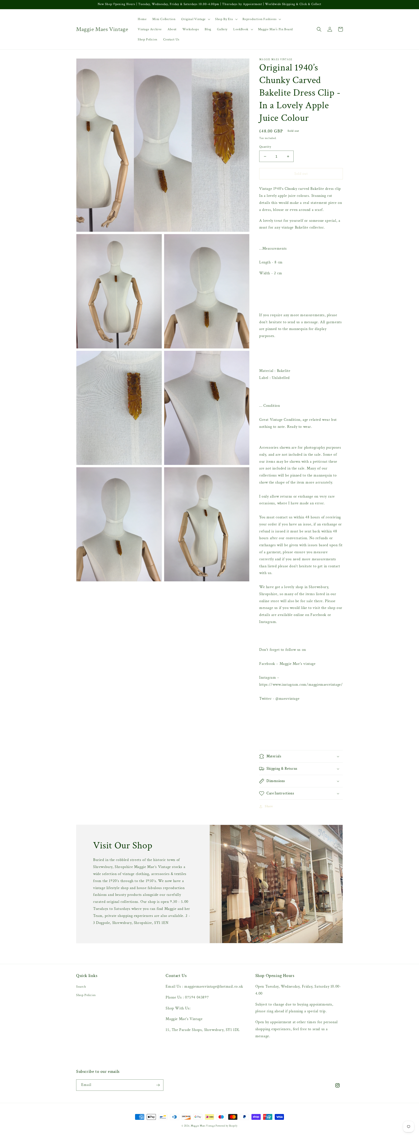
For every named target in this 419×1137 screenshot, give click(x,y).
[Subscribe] (158, 1085)
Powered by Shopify (226, 1126)
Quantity (265, 147)
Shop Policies (86, 995)
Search (81, 986)
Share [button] (269, 806)
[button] (195, 19)
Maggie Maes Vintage (203, 1126)
